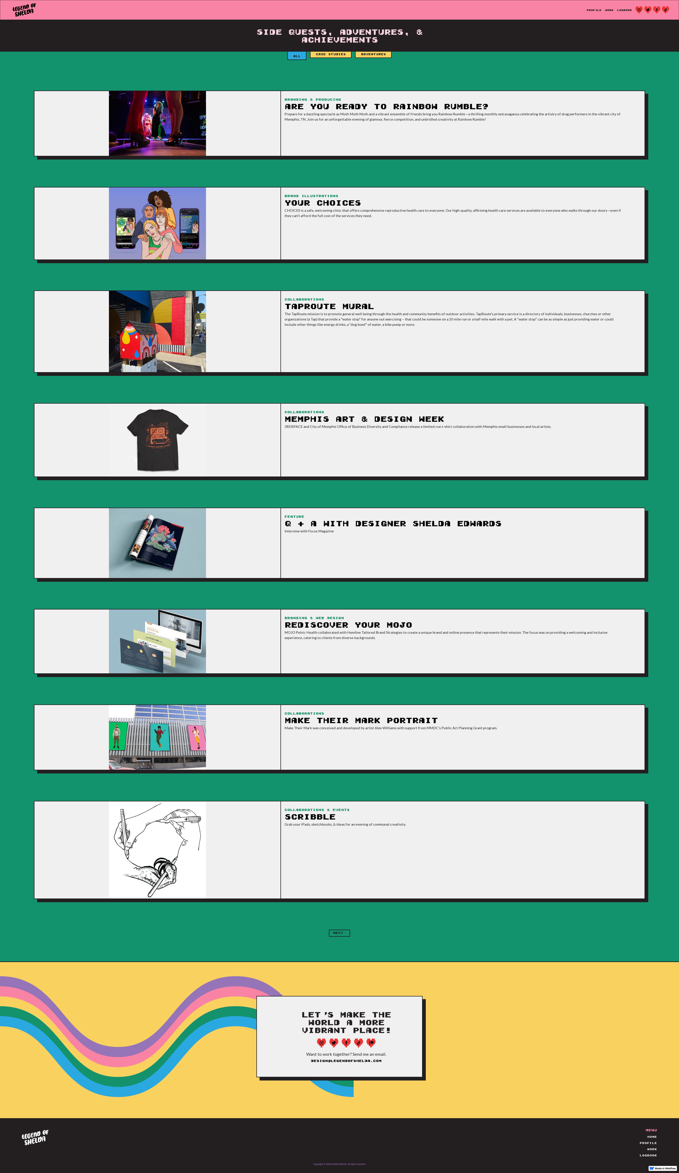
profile (594, 10)
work (652, 1149)
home (652, 1137)
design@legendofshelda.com (346, 1061)
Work (609, 10)
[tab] (296, 56)
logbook (624, 10)
